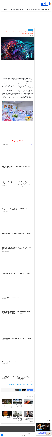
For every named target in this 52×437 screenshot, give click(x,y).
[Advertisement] (26, 19)
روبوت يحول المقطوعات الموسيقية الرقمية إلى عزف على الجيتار (43, 432)
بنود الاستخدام (31, 435)
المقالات (42, 9)
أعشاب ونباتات (30, 384)
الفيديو (32, 9)
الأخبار (46, 9)
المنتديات (10, 9)
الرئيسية (49, 9)
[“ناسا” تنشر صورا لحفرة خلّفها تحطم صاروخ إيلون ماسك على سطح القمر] (28, 414)
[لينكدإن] (20, 390)
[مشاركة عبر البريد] (18, 390)
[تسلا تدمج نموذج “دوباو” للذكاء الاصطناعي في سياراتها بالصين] (17, 401)
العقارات (13, 9)
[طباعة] (16, 390)
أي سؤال (17, 9)
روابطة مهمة (21, 435)
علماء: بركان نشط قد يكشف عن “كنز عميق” (28, 405)
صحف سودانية (37, 9)
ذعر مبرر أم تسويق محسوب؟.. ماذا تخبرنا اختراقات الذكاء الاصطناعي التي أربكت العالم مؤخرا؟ (17, 418)
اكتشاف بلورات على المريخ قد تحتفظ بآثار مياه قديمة (7, 417)
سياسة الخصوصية (25, 435)
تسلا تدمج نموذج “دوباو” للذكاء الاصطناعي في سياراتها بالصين (18, 405)
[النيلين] (46, 4)
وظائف (26, 9)
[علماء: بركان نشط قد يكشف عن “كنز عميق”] (28, 401)
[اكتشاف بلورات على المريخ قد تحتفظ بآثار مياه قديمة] (7, 413)
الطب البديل (22, 9)
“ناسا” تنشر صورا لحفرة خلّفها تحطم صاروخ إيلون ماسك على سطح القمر (29, 419)
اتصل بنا (5, 9)
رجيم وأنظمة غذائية (21, 384)
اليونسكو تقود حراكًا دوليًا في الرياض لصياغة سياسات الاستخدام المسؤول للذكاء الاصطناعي (7, 406)
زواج (29, 9)
